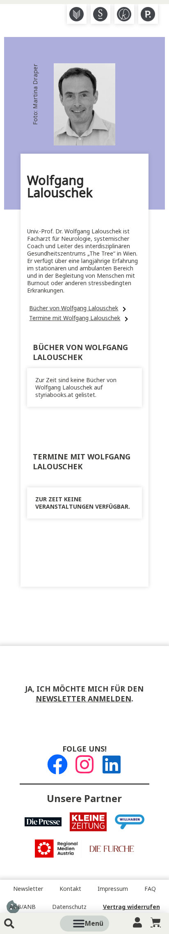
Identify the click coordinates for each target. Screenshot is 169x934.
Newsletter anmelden (83, 699)
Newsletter (28, 889)
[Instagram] (84, 764)
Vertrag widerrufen (131, 907)
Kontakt (70, 889)
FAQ (150, 889)
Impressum (113, 889)
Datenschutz (69, 907)
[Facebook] (57, 764)
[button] (94, 923)
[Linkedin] (111, 764)
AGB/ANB (22, 907)
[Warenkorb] (155, 922)
